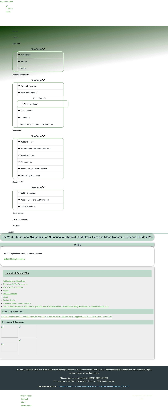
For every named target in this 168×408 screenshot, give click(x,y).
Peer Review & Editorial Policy (33, 169)
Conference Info (19, 75)
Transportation (26, 111)
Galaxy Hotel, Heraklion (14, 259)
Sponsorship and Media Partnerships (36, 124)
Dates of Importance (29, 86)
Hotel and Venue (27, 92)
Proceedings (26, 162)
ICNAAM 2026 (15, 15)
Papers (15, 131)
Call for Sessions (27, 193)
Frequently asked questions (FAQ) (17, 303)
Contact (23, 68)
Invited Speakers (27, 206)
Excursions (25, 117)
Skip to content (6, 1)
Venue (5, 297)
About (15, 43)
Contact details (9, 300)
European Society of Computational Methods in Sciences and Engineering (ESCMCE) (93, 386)
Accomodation (31, 104)
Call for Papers (26, 142)
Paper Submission (20, 219)
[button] (11, 232)
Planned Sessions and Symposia (34, 200)
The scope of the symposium (15, 284)
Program (16, 225)
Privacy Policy (26, 396)
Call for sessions (10, 294)
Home (15, 31)
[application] (19, 44)
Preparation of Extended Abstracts (35, 148)
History (23, 61)
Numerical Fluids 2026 (17, 273)
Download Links (27, 155)
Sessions (16, 182)
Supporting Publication (30, 175)
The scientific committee (13, 287)
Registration (17, 213)
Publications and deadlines (14, 281)
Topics (15, 37)
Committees (25, 55)
